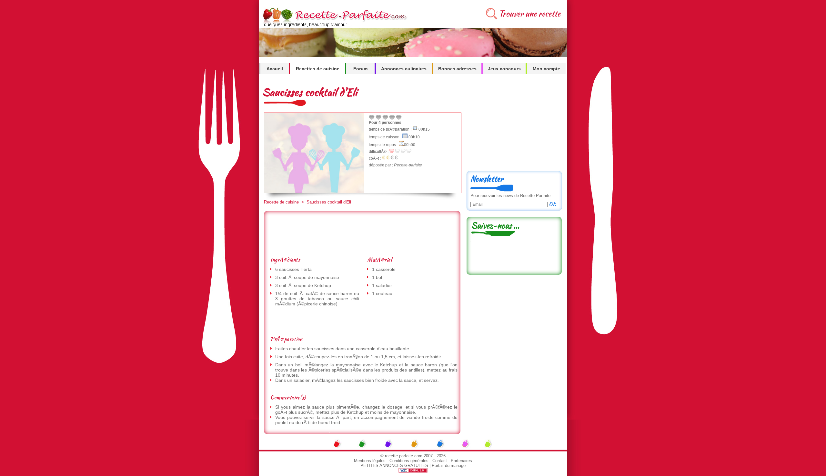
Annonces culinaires (404, 68)
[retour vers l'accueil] (333, 26)
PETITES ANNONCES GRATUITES (394, 465)
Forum (360, 68)
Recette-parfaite (408, 165)
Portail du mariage (449, 465)
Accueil (275, 68)
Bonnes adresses (457, 68)
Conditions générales (408, 460)
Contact (439, 460)
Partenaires (461, 460)
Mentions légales (370, 460)
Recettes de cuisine (317, 68)
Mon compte (546, 68)
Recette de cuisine (282, 202)
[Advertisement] (362, 241)
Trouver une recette (529, 13)
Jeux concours (504, 68)
